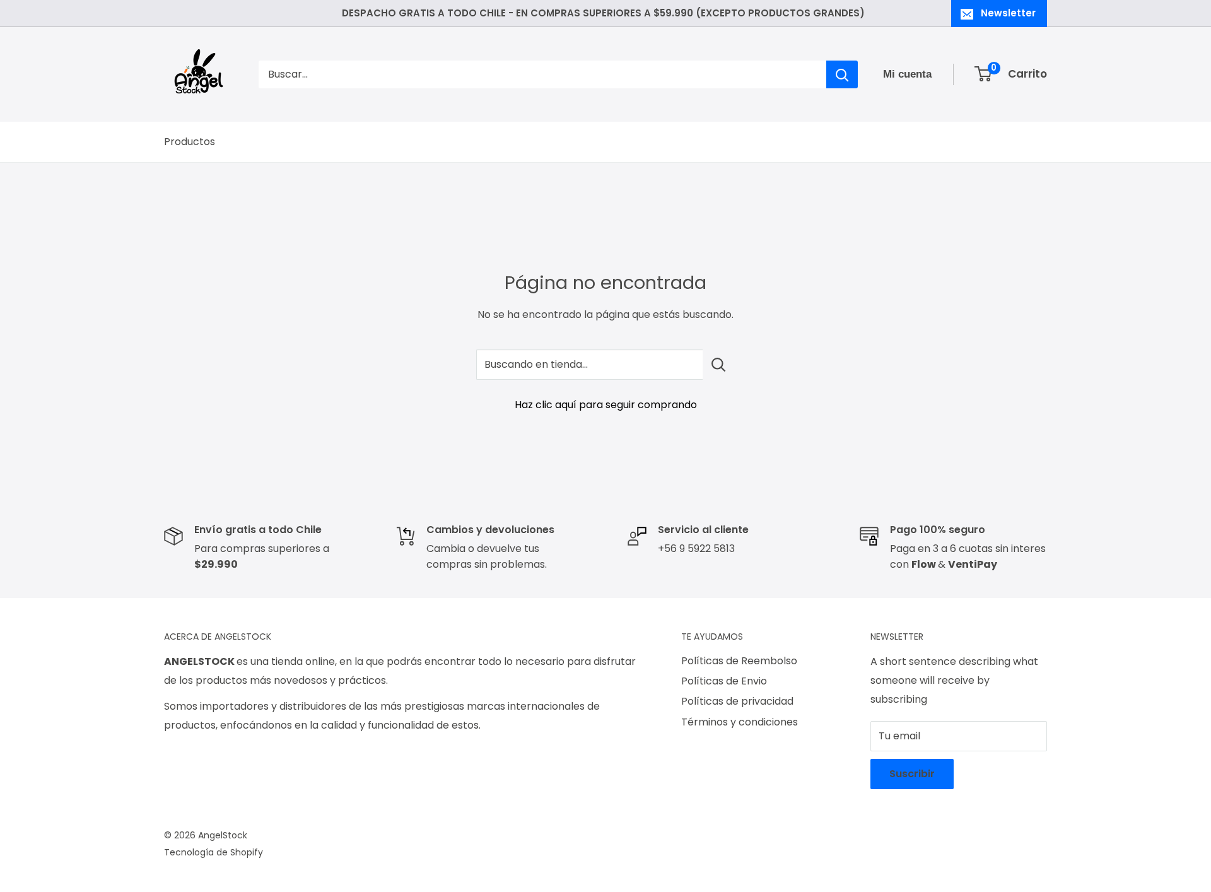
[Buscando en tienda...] (719, 364)
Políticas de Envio (724, 681)
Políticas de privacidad (737, 701)
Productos (189, 141)
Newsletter (1008, 13)
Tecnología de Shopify (213, 852)
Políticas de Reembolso (739, 661)
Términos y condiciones (739, 722)
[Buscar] (842, 74)
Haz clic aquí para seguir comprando (606, 404)
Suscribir (912, 773)
